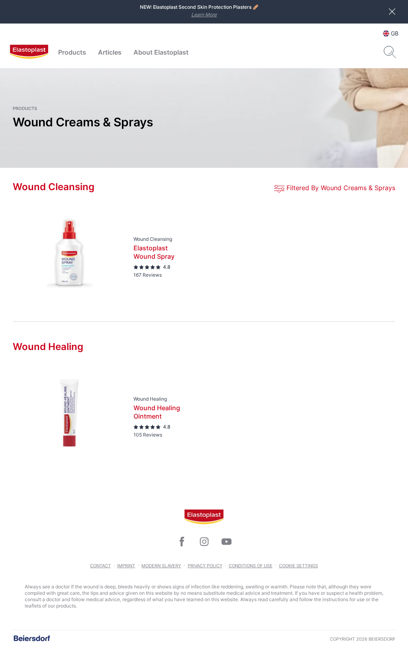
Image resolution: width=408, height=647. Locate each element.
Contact (100, 565)
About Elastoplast (160, 52)
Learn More (204, 15)
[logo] (29, 52)
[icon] (182, 542)
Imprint (126, 565)
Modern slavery (161, 565)
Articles (110, 52)
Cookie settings (298, 565)
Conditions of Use (251, 565)
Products (72, 52)
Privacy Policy (205, 565)
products (25, 108)
